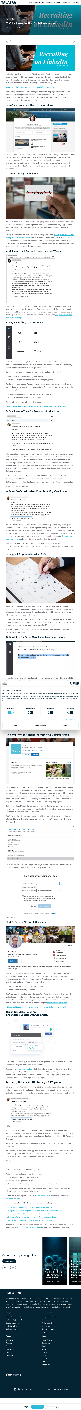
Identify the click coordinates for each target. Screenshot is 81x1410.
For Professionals (34, 2)
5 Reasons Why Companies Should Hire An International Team (32, 1217)
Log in (26, 1407)
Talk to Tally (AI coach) (14, 1320)
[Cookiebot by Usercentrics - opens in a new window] (70, 683)
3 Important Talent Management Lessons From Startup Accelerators (34, 1211)
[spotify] (23, 1389)
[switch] (30, 712)
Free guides (10, 1349)
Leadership (10, 19)
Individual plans (11, 1326)
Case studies (46, 1320)
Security (44, 1349)
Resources (66, 2)
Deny (15, 725)
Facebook (9, 1198)
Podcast (9, 1343)
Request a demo (48, 1329)
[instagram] (19, 1389)
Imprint (44, 1361)
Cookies (45, 1358)
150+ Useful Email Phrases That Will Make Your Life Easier (30, 1220)
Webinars (9, 1340)
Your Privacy (46, 1364)
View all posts (9, 1261)
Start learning (52, 1407)
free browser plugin (25, 1069)
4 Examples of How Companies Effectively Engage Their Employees (34, 1214)
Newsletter (10, 1355)
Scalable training (48, 1323)
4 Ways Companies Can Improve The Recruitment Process (30, 1207)
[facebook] (26, 1389)
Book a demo (37, 1407)
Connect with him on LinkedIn (29, 1228)
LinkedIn (20, 1198)
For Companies (47, 2)
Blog (7, 1346)
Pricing (76, 2)
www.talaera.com (43, 1196)
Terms (44, 1355)
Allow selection (40, 725)
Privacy (44, 1352)
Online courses (11, 1329)
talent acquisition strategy (57, 1003)
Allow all (66, 725)
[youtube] (30, 1389)
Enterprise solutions (49, 1317)
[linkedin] (15, 1389)
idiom (51, 973)
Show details (70, 720)
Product (57, 2)
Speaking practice (12, 1323)
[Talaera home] (8, 2)
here (8, 100)
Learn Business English (14, 1317)
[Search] (72, 40)
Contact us (46, 1343)
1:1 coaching (46, 1326)
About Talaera (47, 1340)
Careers (44, 1346)
